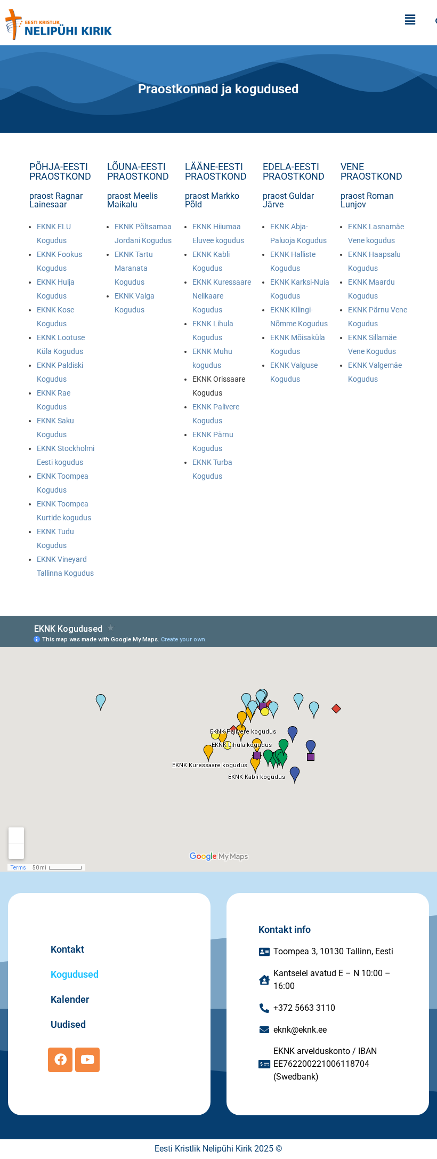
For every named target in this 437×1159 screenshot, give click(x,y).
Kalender (70, 999)
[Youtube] (87, 1060)
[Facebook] (60, 1060)
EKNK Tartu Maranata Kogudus (134, 268)
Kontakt (67, 949)
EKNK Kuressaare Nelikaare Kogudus (221, 296)
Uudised (68, 1024)
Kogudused (75, 974)
